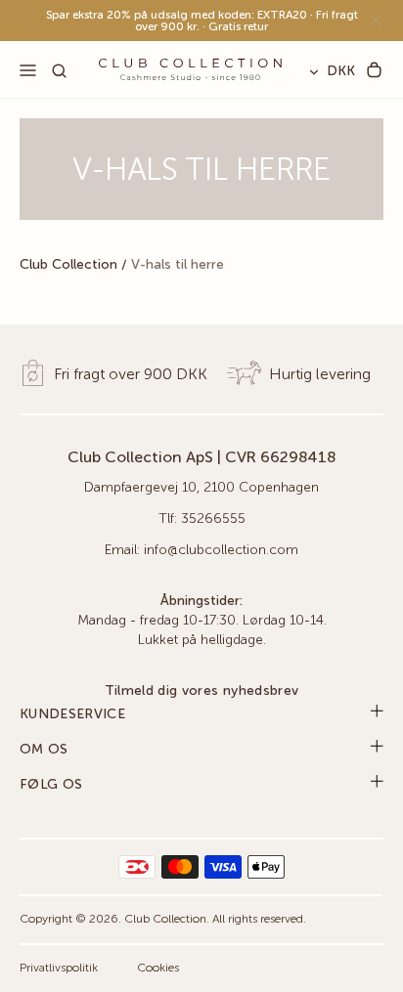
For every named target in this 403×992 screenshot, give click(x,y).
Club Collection (68, 265)
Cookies (158, 968)
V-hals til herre (177, 265)
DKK (341, 71)
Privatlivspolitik (59, 968)
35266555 (213, 519)
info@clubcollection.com (221, 550)
